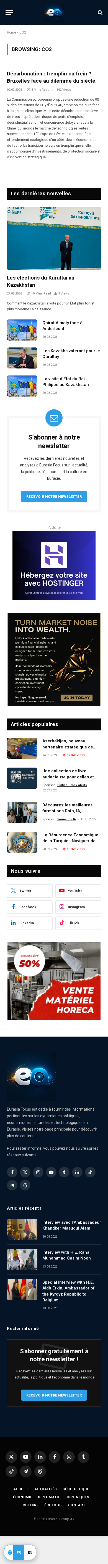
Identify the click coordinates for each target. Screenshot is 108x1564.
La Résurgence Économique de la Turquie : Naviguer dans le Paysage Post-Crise (71, 840)
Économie (22, 1497)
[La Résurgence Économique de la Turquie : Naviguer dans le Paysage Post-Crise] (22, 842)
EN (30, 1552)
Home (11, 32)
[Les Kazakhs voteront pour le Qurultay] (22, 358)
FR (19, 1552)
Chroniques (77, 1497)
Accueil (21, 1489)
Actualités (45, 1489)
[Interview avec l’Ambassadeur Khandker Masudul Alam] (22, 1229)
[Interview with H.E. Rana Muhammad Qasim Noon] (22, 1259)
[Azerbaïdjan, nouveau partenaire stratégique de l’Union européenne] (22, 748)
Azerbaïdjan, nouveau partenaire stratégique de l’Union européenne (67, 746)
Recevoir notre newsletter (54, 496)
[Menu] (9, 12)
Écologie (53, 1505)
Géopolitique (76, 1489)
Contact (76, 1505)
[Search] (99, 12)
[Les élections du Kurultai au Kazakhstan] (54, 238)
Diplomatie (49, 1497)
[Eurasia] (54, 12)
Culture (31, 1505)
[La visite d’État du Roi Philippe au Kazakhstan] (22, 386)
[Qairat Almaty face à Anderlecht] (22, 330)
